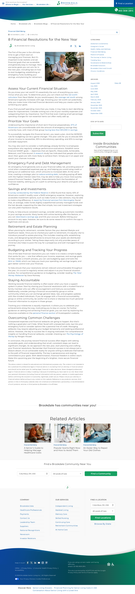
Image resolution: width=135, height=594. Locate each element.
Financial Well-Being (16, 31)
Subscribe (98, 133)
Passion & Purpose (97, 55)
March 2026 (95, 97)
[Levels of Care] (67, 473)
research (39, 153)
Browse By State (102, 524)
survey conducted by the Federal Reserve (29, 193)
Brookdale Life (43, 4)
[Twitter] (75, 47)
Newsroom (25, 534)
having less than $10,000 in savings (61, 130)
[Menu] (3, 3)
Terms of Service (87, 572)
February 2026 (96, 100)
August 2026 (95, 83)
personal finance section (44, 313)
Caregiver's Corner (97, 46)
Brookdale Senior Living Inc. (30, 575)
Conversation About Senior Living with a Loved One (55, 590)
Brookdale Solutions (98, 65)
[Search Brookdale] (117, 32)
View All (118, 83)
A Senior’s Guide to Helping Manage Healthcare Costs (33, 450)
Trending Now (96, 60)
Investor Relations (28, 538)
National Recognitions (30, 530)
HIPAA (17, 568)
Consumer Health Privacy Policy (45, 568)
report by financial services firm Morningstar (54, 200)
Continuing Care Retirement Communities (66, 524)
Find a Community (101, 473)
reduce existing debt (48, 174)
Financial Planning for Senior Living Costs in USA (75, 588)
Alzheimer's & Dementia (99, 44)
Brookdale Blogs (41, 24)
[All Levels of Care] (103, 511)
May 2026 (94, 91)
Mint (10, 261)
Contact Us (25, 518)
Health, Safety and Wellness (101, 49)
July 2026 (94, 86)
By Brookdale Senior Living (25, 46)
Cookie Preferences (43, 579)
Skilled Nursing (62, 518)
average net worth (66, 97)
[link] (94, 161)
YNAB (18, 261)
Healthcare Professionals (31, 510)
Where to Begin (12, 4)
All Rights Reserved (49, 575)
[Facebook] (71, 47)
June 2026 (94, 89)
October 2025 (95, 111)
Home (13, 24)
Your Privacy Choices (27, 579)
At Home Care (61, 530)
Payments (24, 514)
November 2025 (96, 108)
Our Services (27, 4)
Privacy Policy (27, 568)
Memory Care (61, 514)
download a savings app (27, 217)
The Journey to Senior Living (101, 57)
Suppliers (24, 526)
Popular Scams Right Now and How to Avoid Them (67, 449)
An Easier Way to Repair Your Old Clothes (95, 449)
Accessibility (19, 570)
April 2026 (94, 94)
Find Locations (103, 518)
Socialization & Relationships (101, 63)
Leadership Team (27, 522)
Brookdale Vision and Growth (101, 68)
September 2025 (96, 113)
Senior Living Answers (42, 588)
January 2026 (95, 102)
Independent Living (64, 506)
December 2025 (96, 105)
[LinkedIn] (79, 47)
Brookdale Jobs (27, 506)
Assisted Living (61, 510)
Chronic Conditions (98, 71)
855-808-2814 (125, 11)
